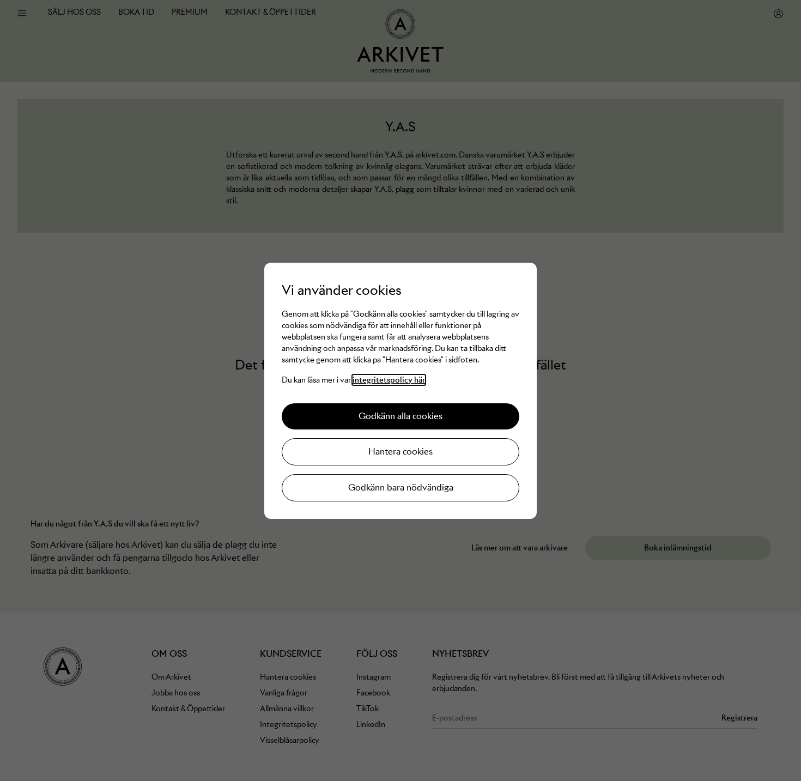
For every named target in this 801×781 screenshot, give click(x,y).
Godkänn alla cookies (400, 416)
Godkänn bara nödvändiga (400, 487)
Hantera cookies (400, 451)
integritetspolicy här (389, 380)
